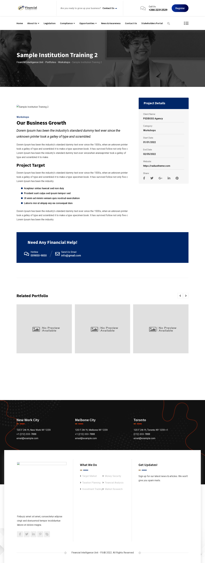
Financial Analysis (114, 482)
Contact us (131, 23)
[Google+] (161, 178)
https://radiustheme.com (156, 165)
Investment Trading (92, 489)
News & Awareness (111, 23)
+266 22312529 (158, 9)
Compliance (66, 23)
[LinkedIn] (169, 178)
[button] (168, 23)
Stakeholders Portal (152, 23)
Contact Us (108, 8)
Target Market (89, 476)
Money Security (113, 476)
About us (32, 23)
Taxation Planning (91, 482)
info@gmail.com (71, 255)
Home (20, 23)
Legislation (50, 23)
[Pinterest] (177, 178)
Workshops (23, 117)
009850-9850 (39, 255)
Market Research (114, 489)
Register (180, 8)
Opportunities (86, 23)
